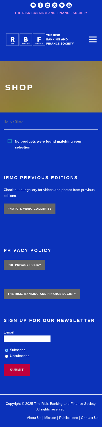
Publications (68, 418)
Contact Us (89, 418)
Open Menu (92, 39)
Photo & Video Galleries (29, 208)
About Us (34, 418)
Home (8, 121)
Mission (50, 418)
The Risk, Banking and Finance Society (42, 293)
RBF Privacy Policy (24, 264)
